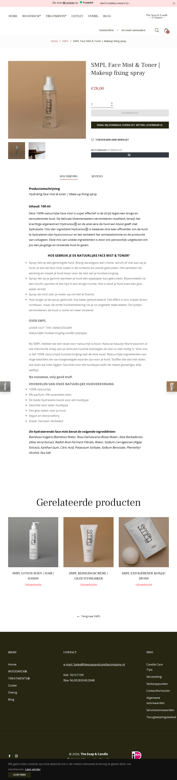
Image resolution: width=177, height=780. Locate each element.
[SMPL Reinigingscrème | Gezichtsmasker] (172, 386)
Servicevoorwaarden (160, 710)
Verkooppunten (157, 684)
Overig (12, 692)
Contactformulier (158, 691)
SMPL (65, 41)
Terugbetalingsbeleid (161, 717)
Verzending (154, 677)
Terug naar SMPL (90, 616)
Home (54, 41)
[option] (33, 556)
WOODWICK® (17, 671)
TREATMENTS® (19, 678)
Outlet (12, 685)
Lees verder (33, 769)
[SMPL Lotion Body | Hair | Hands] (5, 386)
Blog (11, 699)
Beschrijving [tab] (69, 176)
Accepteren (19, 774)
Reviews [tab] (98, 176)
